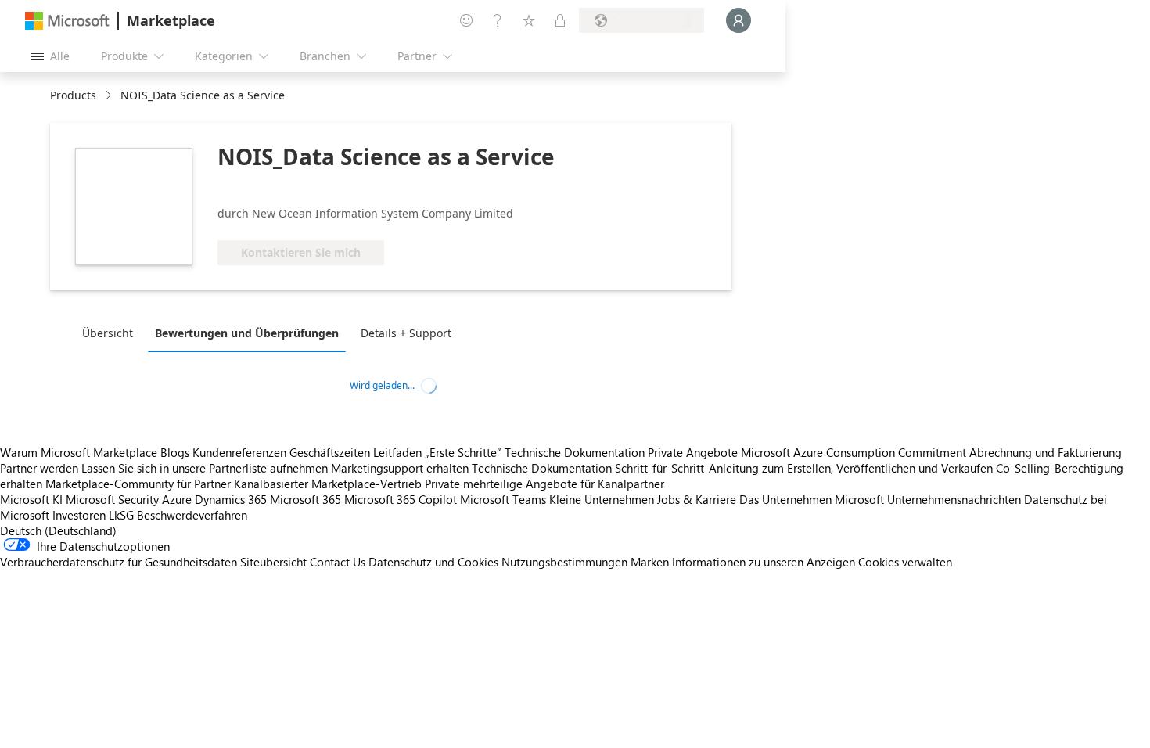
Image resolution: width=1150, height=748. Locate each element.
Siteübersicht (273, 562)
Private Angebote (693, 452)
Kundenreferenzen (239, 452)
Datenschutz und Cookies (433, 562)
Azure (177, 499)
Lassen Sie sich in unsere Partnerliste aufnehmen (204, 468)
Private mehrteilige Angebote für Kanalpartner (544, 483)
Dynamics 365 (231, 499)
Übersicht (107, 332)
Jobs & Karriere (696, 499)
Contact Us (337, 562)
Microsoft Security (112, 499)
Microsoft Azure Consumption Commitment (855, 452)
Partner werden (39, 468)
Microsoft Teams (503, 499)
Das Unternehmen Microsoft (811, 499)
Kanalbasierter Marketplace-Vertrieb (328, 483)
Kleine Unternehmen (601, 499)
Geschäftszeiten (329, 452)
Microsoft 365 (305, 499)
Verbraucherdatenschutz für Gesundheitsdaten (118, 562)
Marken (650, 562)
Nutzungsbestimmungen (564, 562)
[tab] (111, 332)
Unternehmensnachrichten (954, 499)
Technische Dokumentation (575, 452)
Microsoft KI (31, 499)
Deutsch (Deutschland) (58, 530)
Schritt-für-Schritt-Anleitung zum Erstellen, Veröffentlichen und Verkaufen (804, 468)
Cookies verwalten (905, 562)
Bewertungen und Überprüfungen (247, 332)
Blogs (174, 452)
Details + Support (406, 332)
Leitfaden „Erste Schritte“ (437, 452)
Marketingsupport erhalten (400, 468)
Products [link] (73, 95)
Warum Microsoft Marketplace (78, 452)
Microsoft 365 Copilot (400, 499)
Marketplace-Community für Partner (138, 483)
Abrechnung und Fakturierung (1045, 452)
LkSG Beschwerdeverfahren (178, 515)
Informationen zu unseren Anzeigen (763, 562)
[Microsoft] (67, 21)
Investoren (79, 515)
